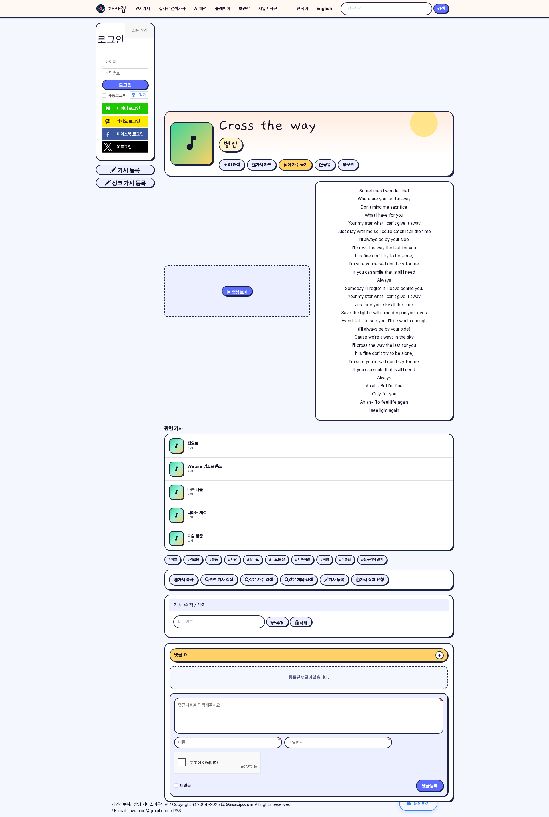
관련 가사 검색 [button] (221, 579)
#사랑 (232, 559)
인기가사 (142, 8)
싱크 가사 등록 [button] (128, 183)
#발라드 (253, 559)
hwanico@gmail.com (150, 810)
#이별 (172, 559)
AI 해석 (200, 8)
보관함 (244, 8)
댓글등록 (430, 785)
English (324, 8)
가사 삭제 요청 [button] (372, 579)
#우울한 (345, 559)
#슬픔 (213, 559)
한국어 (302, 8)
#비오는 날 (277, 559)
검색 (441, 8)
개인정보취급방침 (126, 804)
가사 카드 (264, 164)
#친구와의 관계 (372, 559)
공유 (327, 164)
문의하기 (422, 803)
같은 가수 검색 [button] (261, 579)
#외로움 (193, 559)
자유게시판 (267, 8)
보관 (350, 164)
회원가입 (139, 30)
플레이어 (222, 8)
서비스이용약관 (155, 804)
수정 (279, 623)
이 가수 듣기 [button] (297, 164)
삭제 (303, 623)
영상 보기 (239, 292)
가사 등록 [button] (128, 170)
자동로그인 (117, 95)
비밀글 (185, 785)
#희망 (324, 559)
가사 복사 (186, 579)
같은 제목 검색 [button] (301, 579)
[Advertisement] (308, 66)
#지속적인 (302, 559)
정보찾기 (139, 95)
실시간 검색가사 (172, 8)
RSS (177, 810)
